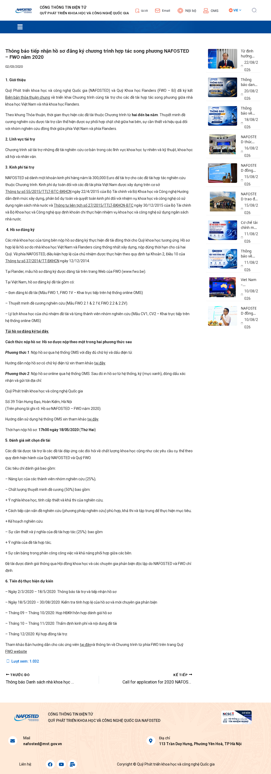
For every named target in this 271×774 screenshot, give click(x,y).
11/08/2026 (251, 237)
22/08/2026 (251, 66)
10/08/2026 (251, 295)
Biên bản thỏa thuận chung (27, 97)
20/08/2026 (251, 95)
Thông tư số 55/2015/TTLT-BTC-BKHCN (38, 191)
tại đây (99, 363)
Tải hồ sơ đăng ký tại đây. (27, 331)
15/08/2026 (251, 180)
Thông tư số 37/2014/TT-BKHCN (32, 261)
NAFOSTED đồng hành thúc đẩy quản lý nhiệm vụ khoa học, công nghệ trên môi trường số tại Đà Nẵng (249, 168)
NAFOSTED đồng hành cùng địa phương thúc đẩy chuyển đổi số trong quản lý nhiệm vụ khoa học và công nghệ (249, 311)
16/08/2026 (251, 152)
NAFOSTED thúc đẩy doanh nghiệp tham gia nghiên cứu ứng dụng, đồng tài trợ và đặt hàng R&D (249, 139)
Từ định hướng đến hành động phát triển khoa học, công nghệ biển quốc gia (249, 54)
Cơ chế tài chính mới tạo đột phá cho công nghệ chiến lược (249, 225)
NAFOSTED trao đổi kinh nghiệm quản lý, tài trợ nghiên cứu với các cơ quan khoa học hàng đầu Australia (249, 197)
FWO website (16, 651)
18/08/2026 (251, 123)
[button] (254, 9)
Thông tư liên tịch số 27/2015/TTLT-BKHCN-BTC (93, 205)
